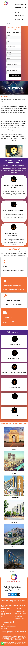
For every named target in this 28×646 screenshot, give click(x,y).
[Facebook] (9, 594)
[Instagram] (18, 594)
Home (2, 24)
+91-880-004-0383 (16, 605)
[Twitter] (12, 594)
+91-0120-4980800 (7, 605)
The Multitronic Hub (19, 643)
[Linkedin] (15, 594)
